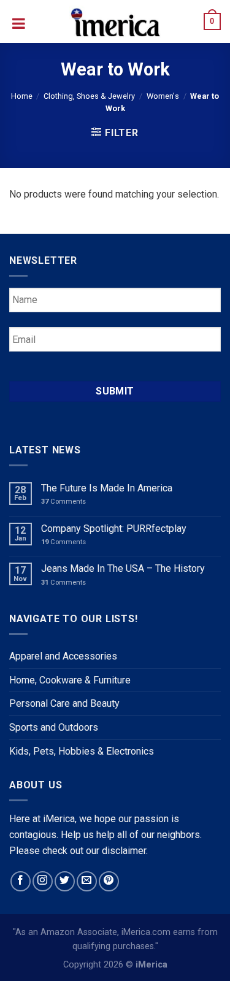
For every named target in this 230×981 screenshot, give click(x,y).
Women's (163, 96)
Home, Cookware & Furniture (70, 680)
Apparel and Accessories (63, 656)
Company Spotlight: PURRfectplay (113, 528)
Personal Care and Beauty (64, 703)
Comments (63, 502)
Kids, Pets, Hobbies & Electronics (81, 751)
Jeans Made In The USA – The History (123, 568)
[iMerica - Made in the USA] (115, 21)
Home (22, 96)
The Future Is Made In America (106, 488)
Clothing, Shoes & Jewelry (89, 96)
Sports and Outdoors (53, 727)
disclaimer (124, 850)
